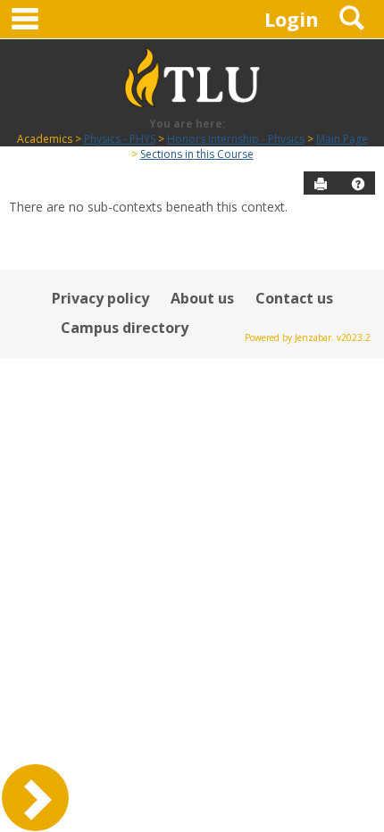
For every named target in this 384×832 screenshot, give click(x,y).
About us (202, 298)
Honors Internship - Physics (236, 138)
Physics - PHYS (119, 138)
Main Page (342, 138)
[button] (358, 184)
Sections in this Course (197, 154)
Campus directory (124, 327)
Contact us (294, 298)
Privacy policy (100, 298)
